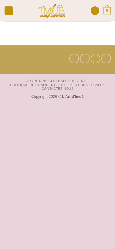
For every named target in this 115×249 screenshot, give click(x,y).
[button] (9, 10)
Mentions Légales (87, 85)
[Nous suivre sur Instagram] (85, 58)
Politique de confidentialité (38, 85)
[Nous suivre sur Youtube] (106, 58)
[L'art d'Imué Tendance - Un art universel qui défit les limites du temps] (51, 10)
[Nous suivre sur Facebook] (74, 58)
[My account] (95, 10)
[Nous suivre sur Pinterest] (95, 58)
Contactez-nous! (58, 89)
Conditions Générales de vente (57, 81)
